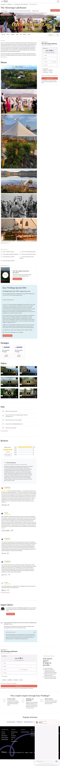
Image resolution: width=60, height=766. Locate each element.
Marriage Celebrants (11, 721)
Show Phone (36, 10)
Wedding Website (4, 739)
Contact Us (33, 735)
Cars (12, 739)
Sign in (47, 50)
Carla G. (5, 553)
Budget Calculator (4, 737)
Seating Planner (4, 735)
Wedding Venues (10, 4)
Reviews (24, 34)
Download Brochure (55, 10)
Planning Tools (4, 729)
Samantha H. (7, 530)
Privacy (31, 752)
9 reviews (5, 10)
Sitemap (26, 752)
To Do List (3, 731)
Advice (29, 34)
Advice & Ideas (33, 731)
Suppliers (13, 729)
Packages (12, 34)
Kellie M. (5, 590)
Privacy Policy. (31, 688)
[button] (19, 411)
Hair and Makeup (14, 741)
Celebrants (13, 737)
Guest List (3, 733)
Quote (51, 72)
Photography (13, 735)
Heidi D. (5, 505)
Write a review (7, 454)
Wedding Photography (28, 721)
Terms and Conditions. (49, 81)
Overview (3, 34)
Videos (17, 34)
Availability (50, 70)
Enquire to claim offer (7, 335)
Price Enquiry (46, 72)
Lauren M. (6, 574)
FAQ (21, 34)
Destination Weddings (25, 731)
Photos (8, 34)
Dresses (12, 733)
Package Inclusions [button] (6, 356)
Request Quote (50, 78)
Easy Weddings (3, 4)
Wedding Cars (19, 721)
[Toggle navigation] (2, 1)
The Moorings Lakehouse (33, 4)
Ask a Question (33, 733)
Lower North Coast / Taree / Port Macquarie (21, 4)
